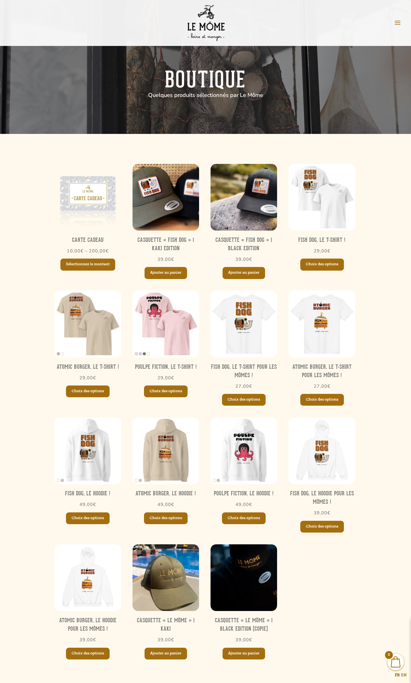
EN (404, 675)
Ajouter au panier (165, 273)
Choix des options (322, 264)
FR (397, 675)
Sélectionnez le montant (88, 264)
